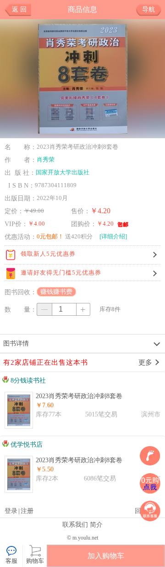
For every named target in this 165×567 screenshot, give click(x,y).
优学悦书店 (26, 444)
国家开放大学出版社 (62, 172)
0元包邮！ (50, 236)
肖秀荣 (46, 159)
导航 (148, 9)
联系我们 (75, 524)
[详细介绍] (113, 236)
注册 (27, 510)
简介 (96, 524)
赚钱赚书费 (56, 291)
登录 (11, 510)
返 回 (19, 9)
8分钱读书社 (27, 380)
